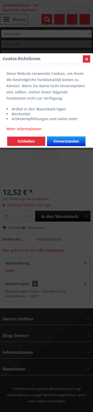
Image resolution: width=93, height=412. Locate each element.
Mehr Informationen (24, 128)
